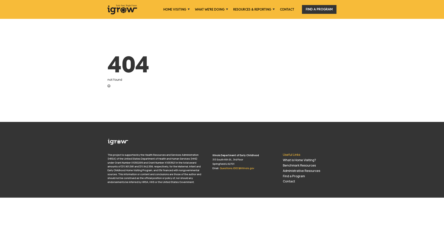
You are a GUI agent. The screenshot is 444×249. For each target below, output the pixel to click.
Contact (287, 9)
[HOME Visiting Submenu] (188, 9)
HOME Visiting (174, 9)
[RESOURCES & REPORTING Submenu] (273, 9)
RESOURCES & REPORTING (252, 9)
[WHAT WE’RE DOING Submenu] (226, 9)
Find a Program (294, 176)
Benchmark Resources (299, 165)
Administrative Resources (301, 171)
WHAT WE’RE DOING (210, 9)
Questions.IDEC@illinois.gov (237, 168)
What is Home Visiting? (299, 160)
